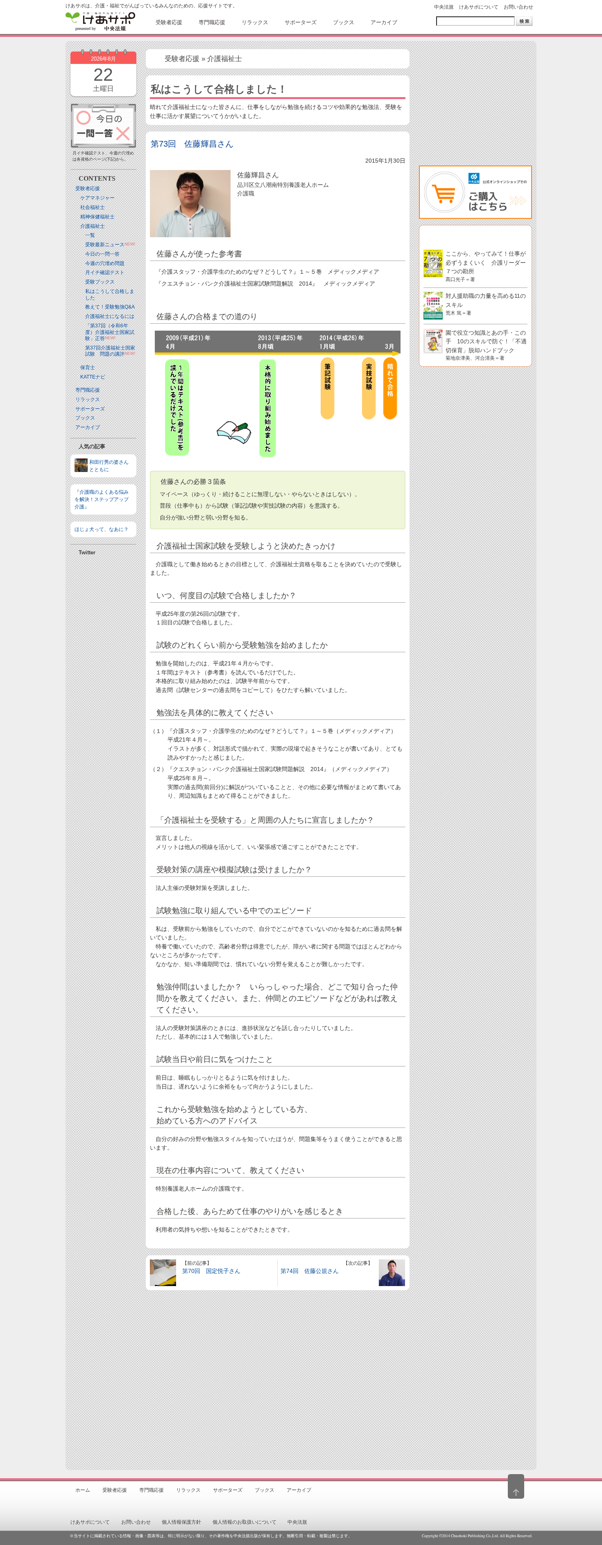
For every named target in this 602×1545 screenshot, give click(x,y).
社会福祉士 (92, 207)
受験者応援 (87, 188)
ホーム (82, 1490)
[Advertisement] (103, 776)
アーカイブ (87, 427)
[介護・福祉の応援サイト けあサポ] (100, 21)
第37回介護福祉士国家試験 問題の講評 (110, 351)
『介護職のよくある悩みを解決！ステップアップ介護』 (102, 499)
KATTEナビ (92, 377)
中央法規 (444, 7)
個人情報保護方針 (181, 1522)
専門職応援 (87, 390)
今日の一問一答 (102, 254)
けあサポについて (478, 7)
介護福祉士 (92, 226)
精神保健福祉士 (97, 217)
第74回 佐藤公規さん (310, 1271)
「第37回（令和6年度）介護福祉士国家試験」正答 (109, 332)
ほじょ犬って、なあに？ (102, 529)
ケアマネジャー (97, 198)
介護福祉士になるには (109, 316)
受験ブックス (100, 282)
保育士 (87, 367)
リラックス (87, 399)
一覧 (90, 235)
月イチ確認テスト (104, 272)
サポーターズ (90, 409)
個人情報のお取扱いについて (244, 1522)
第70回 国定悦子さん (211, 1271)
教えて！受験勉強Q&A (110, 307)
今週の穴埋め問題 (104, 263)
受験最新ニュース (104, 244)
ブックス (85, 418)
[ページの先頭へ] (516, 1486)
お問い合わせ (518, 7)
